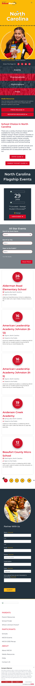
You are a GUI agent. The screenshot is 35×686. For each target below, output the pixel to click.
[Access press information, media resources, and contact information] (17, 84)
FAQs (4, 658)
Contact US (6, 662)
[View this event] (17, 204)
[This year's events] (17, 70)
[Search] (30, 234)
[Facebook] (18, 64)
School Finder (7, 621)
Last (5, 544)
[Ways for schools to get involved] (17, 77)
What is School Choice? (10, 625)
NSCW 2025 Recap (9, 641)
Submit (10, 590)
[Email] (29, 64)
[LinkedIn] (26, 64)
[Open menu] (31, 2)
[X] (22, 64)
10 (29, 480)
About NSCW (7, 650)
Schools (5, 634)
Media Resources (8, 654)
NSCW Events (7, 638)
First (5, 538)
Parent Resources (8, 617)
